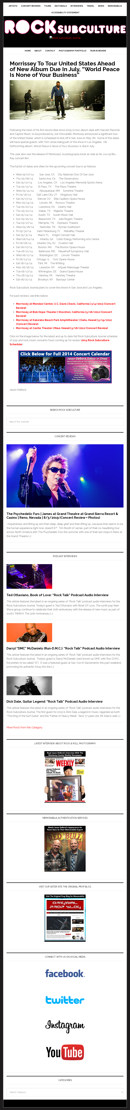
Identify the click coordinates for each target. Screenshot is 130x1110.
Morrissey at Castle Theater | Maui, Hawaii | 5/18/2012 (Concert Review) (62, 328)
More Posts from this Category (24, 727)
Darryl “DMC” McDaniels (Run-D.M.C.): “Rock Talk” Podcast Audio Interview (63, 648)
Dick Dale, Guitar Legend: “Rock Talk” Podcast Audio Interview (54, 701)
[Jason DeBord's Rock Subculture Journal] (65, 23)
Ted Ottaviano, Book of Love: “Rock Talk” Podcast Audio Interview (57, 595)
